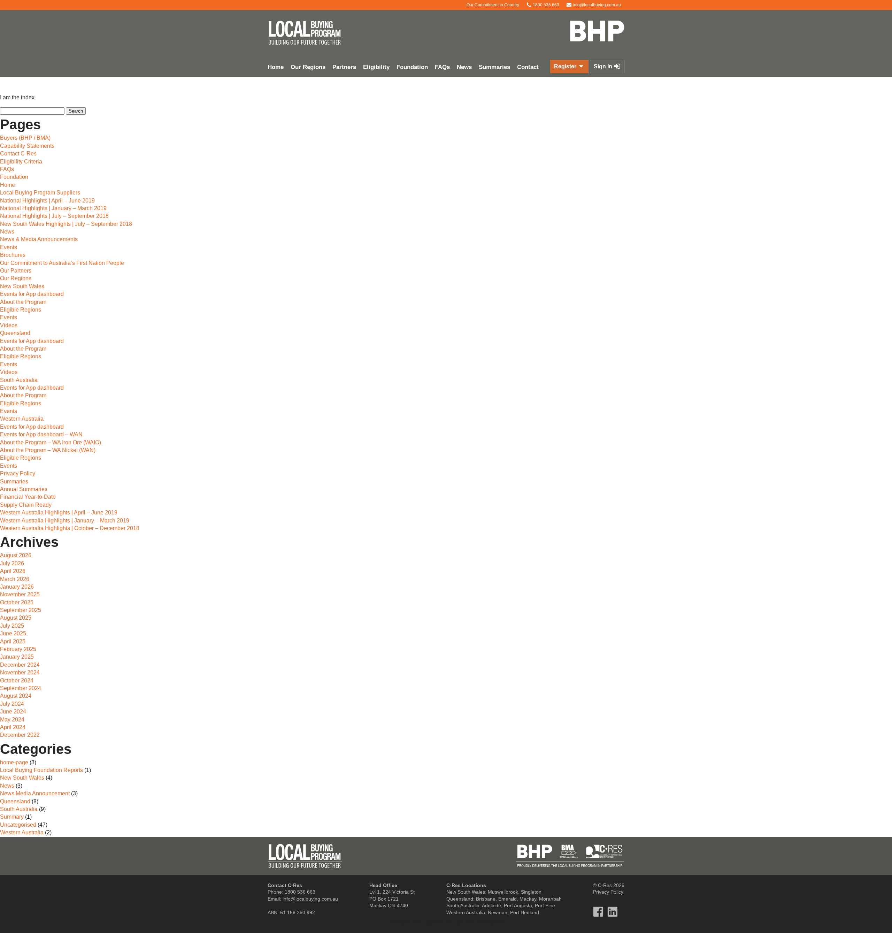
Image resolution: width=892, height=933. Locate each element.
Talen (458, 922)
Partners (344, 67)
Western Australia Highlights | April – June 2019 (58, 512)
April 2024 (12, 727)
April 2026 (12, 571)
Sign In (604, 66)
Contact (528, 67)
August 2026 (15, 555)
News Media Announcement (35, 793)
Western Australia (22, 419)
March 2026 (14, 579)
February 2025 (18, 649)
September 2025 (20, 610)
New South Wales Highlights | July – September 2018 (66, 224)
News (464, 67)
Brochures (12, 255)
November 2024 (20, 672)
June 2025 (13, 633)
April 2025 (12, 641)
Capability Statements (27, 146)
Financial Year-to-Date (28, 497)
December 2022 (20, 735)
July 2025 (12, 626)
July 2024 (12, 704)
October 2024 (16, 680)
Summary (12, 817)
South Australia (19, 380)
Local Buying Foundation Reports (41, 770)
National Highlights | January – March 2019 (53, 208)
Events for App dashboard (32, 294)
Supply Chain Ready (26, 505)
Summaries (494, 67)
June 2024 (13, 711)
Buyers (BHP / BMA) (25, 138)
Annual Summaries (23, 489)
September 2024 (20, 688)
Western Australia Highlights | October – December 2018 (69, 528)
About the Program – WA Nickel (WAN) (47, 450)
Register (566, 66)
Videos (8, 325)
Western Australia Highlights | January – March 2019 (64, 520)
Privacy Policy (17, 473)
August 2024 (15, 696)
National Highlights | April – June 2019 (47, 201)
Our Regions (308, 67)
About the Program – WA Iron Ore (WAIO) (50, 442)
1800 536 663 (545, 4)
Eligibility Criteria (21, 162)
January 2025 (17, 657)
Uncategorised (18, 825)
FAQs (442, 67)
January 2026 (17, 587)
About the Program (23, 302)
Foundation (412, 67)
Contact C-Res (18, 153)
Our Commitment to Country (492, 4)
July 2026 (12, 563)
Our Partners (15, 271)
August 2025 (15, 618)
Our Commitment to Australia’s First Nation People (62, 263)
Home (276, 67)
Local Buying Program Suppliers (40, 193)
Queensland (15, 333)
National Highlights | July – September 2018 (54, 216)
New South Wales (22, 286)
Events (8, 247)
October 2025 (16, 602)
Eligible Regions (20, 310)
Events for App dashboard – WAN (41, 434)
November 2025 (20, 594)
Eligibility (376, 67)
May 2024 (12, 719)
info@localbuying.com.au (596, 4)
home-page (14, 762)
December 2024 (20, 665)
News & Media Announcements (39, 239)
